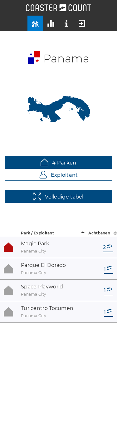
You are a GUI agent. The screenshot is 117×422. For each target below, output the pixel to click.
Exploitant (64, 175)
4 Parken (64, 163)
